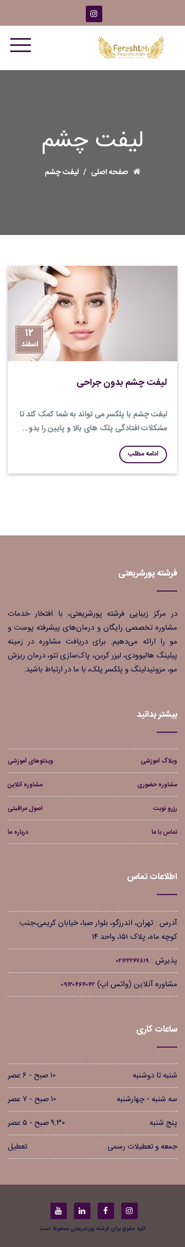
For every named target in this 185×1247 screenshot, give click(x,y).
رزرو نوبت (165, 808)
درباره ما (18, 832)
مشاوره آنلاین (25, 785)
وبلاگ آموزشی (159, 761)
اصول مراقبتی (25, 808)
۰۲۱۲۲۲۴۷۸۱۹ (132, 961)
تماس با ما (164, 832)
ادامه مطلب (143, 454)
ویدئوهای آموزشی (30, 761)
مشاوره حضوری (157, 785)
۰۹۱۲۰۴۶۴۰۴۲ (78, 985)
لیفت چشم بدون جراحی (122, 383)
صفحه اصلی (109, 172)
